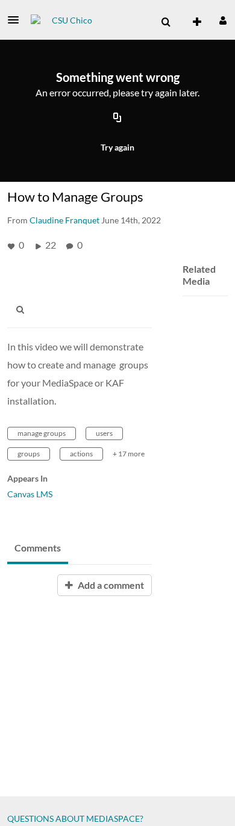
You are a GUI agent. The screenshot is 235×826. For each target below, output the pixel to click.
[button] (17, 19)
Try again (117, 147)
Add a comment (110, 585)
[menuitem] (165, 22)
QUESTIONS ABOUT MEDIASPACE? (75, 818)
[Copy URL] (117, 118)
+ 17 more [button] (129, 453)
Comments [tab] (37, 547)
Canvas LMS (29, 494)
